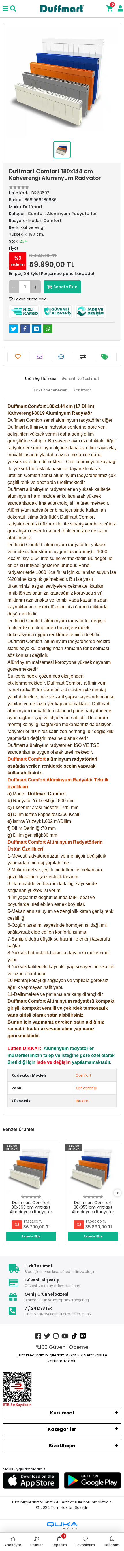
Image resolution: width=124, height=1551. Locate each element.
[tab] (40, 379)
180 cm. (82, 1101)
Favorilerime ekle (30, 299)
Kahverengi (86, 1088)
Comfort (83, 1075)
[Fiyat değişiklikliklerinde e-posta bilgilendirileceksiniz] (105, 357)
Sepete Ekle (65, 287)
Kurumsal (62, 1412)
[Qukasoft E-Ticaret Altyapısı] (62, 1525)
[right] (118, 1193)
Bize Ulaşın (62, 1445)
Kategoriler (62, 1429)
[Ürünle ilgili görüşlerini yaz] (62, 357)
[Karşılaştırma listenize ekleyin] (84, 357)
